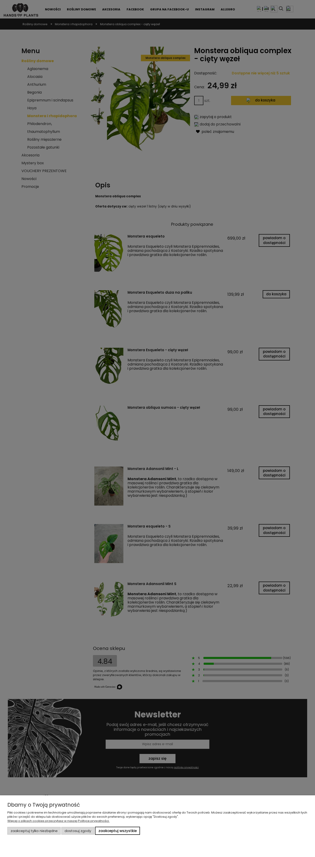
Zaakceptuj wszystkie (117, 830)
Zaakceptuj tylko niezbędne (34, 830)
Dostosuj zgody (78, 830)
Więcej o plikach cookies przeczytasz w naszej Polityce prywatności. (58, 821)
